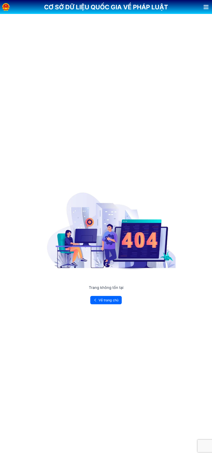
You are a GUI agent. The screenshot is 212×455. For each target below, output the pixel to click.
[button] (106, 7)
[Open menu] (206, 7)
